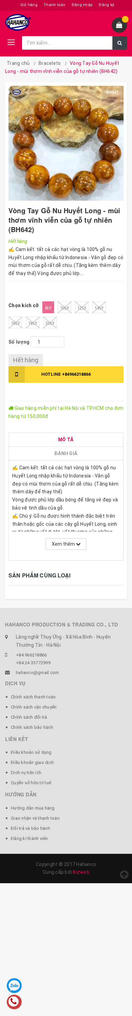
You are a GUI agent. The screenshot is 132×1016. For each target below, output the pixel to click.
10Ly (64, 308)
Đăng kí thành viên (29, 838)
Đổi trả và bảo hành (30, 828)
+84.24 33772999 (33, 662)
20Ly (49, 323)
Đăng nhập (82, 5)
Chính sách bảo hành (32, 727)
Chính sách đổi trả (29, 717)
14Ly (99, 308)
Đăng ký (106, 5)
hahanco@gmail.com (37, 672)
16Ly (15, 323)
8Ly (48, 308)
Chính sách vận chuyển (34, 707)
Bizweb (81, 872)
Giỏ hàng (29, 5)
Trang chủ (18, 63)
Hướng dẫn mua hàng (33, 808)
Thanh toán (55, 5)
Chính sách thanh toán (33, 696)
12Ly (81, 308)
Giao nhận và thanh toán (35, 818)
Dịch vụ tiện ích (26, 772)
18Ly (32, 323)
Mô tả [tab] (65, 439)
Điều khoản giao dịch (32, 762)
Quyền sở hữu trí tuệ (31, 782)
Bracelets (50, 63)
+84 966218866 (31, 655)
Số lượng (18, 342)
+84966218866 (66, 374)
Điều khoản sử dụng (31, 752)
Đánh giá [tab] (65, 453)
